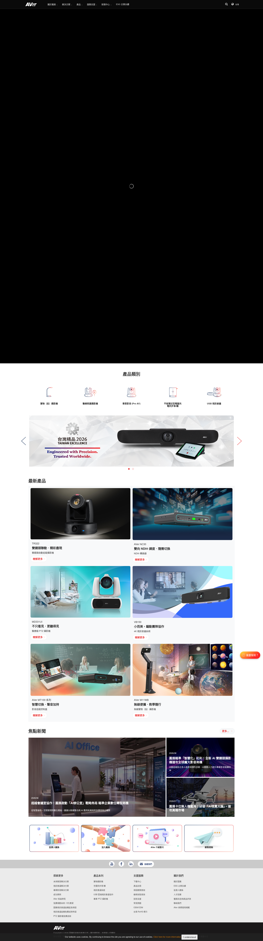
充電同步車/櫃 (100, 885)
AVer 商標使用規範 (182, 907)
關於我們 (179, 875)
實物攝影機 (98, 881)
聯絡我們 (177, 903)
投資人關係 (178, 890)
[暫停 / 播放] (126, 352)
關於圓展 (177, 881)
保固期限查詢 (139, 890)
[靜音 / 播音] (137, 352)
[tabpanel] (131, 441)
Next (239, 441)
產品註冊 (137, 885)
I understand (189, 937)
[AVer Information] (31, 4)
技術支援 (137, 898)
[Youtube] (112, 864)
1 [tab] (129, 469)
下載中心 (137, 881)
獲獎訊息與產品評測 (182, 898)
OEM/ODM (138, 907)
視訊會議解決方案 (61, 885)
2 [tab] (133, 469)
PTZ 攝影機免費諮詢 (62, 916)
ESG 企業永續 (180, 885)
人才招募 (177, 894)
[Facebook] (121, 864)
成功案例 (57, 894)
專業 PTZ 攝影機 (101, 898)
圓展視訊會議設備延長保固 (64, 907)
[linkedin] (131, 864)
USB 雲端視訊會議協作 (103, 894)
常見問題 (137, 903)
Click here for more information (167, 936)
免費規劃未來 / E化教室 (63, 903)
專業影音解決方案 (61, 890)
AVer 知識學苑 (59, 898)
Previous (23, 441)
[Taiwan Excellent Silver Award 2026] (131, 441)
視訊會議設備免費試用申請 (64, 911)
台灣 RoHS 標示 (140, 911)
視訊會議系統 (99, 890)
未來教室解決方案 (61, 881)
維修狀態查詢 (139, 894)
